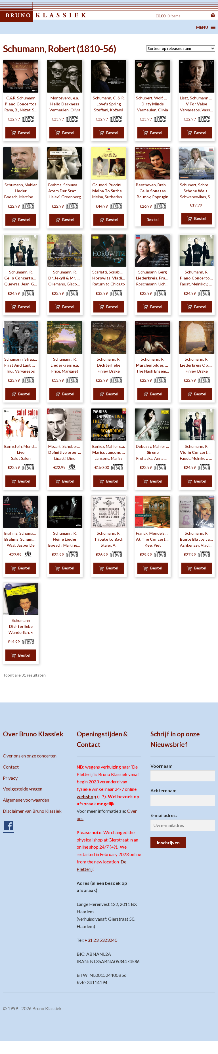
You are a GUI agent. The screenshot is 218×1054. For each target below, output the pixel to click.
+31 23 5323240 (101, 940)
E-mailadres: (163, 815)
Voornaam (161, 766)
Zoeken (143, 15)
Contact (11, 766)
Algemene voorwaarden (26, 799)
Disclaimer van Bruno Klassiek (32, 811)
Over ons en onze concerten (29, 755)
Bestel (152, 219)
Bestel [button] (24, 132)
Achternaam (163, 790)
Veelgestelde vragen (22, 788)
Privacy (10, 778)
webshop (86, 796)
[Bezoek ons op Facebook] (6, 823)
